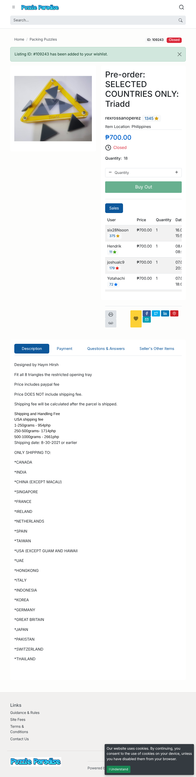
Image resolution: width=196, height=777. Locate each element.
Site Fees (18, 719)
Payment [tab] (64, 348)
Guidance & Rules (25, 713)
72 (111, 284)
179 (112, 268)
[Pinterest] (174, 313)
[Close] (180, 54)
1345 (149, 118)
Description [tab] (32, 348)
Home (19, 39)
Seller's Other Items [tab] (157, 348)
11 (111, 252)
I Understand (118, 769)
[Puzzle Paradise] (40, 7)
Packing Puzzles (43, 39)
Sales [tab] (114, 208)
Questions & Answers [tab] (106, 348)
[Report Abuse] (110, 323)
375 (112, 236)
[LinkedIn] (165, 313)
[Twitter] (156, 313)
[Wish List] (136, 318)
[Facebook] (147, 313)
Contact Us (19, 739)
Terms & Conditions (19, 729)
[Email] (147, 319)
